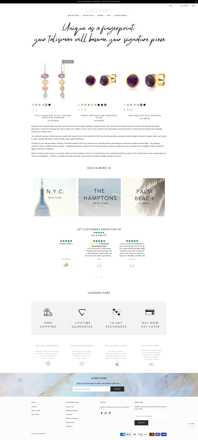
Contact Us (69, 426)
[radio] (32, 104)
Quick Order (35, 414)
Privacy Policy (70, 422)
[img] (99, 232)
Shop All (34, 407)
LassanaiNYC (40, 434)
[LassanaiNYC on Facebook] (102, 413)
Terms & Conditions (72, 418)
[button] (74, 15)
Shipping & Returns (72, 410)
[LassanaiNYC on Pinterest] (109, 413)
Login (185, 6)
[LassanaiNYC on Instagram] (106, 413)
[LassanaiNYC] (98, 11)
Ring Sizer (69, 414)
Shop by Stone (36, 410)
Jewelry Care (70, 407)
